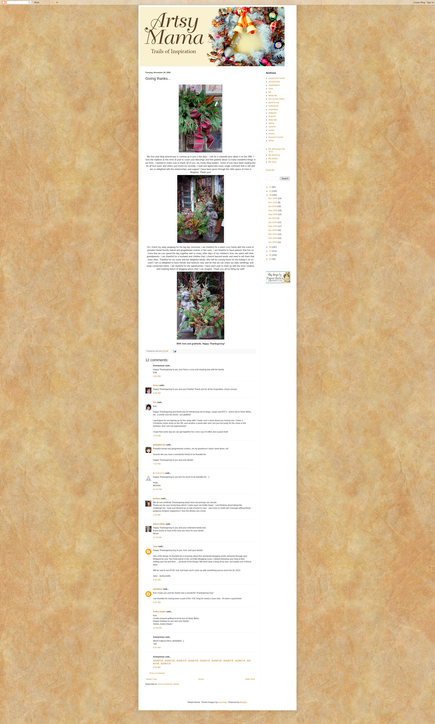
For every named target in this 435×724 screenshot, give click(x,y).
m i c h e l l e (159, 473)
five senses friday (276, 99)
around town (274, 81)
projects (272, 116)
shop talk (272, 120)
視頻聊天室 (158, 660)
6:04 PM (157, 647)
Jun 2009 (272, 222)
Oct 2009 (272, 206)
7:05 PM (157, 436)
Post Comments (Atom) (168, 684)
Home (201, 679)
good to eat (273, 102)
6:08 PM (157, 393)
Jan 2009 (272, 242)
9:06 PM (157, 580)
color (270, 88)
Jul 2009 (272, 218)
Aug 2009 (273, 214)
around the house (276, 78)
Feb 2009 (273, 238)
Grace (156, 385)
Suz (154, 402)
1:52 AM (156, 515)
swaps (271, 130)
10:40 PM (157, 489)
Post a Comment (157, 673)
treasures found (275, 137)
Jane (155, 546)
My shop (272, 162)
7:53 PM (157, 464)
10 (270, 191)
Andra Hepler (159, 611)
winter (271, 140)
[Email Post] (174, 351)
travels (271, 133)
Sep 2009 (273, 210)
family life (272, 95)
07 (270, 251)
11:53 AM (157, 537)
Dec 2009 (273, 198)
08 (270, 247)
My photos (273, 158)
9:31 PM (157, 602)
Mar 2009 (273, 234)
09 (270, 195)
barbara (157, 498)
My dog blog (274, 155)
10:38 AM (157, 628)
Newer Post (151, 679)
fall (269, 92)
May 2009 (273, 226)
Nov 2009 (273, 202)
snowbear (157, 589)
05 (270, 259)
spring (271, 123)
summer (272, 126)
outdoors (272, 113)
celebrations (274, 85)
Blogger (243, 702)
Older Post (250, 679)
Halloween (273, 106)
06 (270, 255)
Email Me (270, 170)
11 (270, 187)
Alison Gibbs (159, 524)
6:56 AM (156, 667)
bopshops (222, 702)
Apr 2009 (272, 230)
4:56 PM (157, 376)
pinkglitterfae (159, 445)
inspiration (273, 109)
